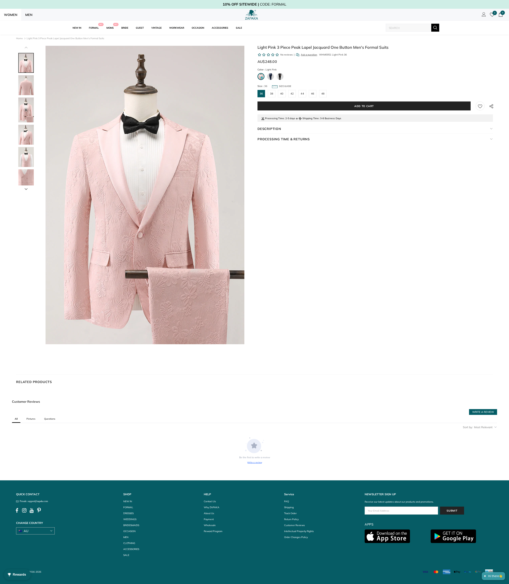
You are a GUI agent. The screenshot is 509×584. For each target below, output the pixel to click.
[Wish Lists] (480, 105)
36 (261, 93)
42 (292, 93)
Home (19, 38)
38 (271, 93)
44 (302, 93)
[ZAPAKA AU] (251, 15)
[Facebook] (16, 510)
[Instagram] (24, 510)
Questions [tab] (49, 418)
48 (322, 93)
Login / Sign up (483, 15)
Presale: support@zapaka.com (33, 501)
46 (312, 93)
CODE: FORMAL (254, 4)
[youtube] (31, 510)
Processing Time (274, 118)
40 (281, 93)
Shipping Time (310, 118)
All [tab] (16, 418)
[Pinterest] (39, 510)
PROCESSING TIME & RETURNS (283, 139)
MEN (28, 15)
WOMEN (10, 15)
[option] (145, 195)
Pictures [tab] (30, 418)
